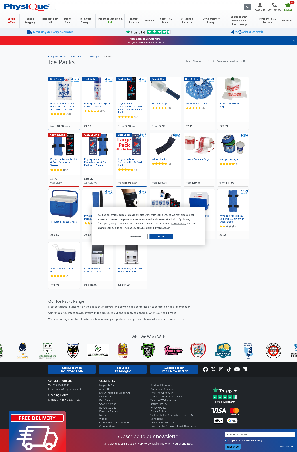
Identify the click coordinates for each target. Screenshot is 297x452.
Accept (161, 236)
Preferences (135, 236)
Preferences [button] (162, 227)
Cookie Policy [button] (178, 223)
